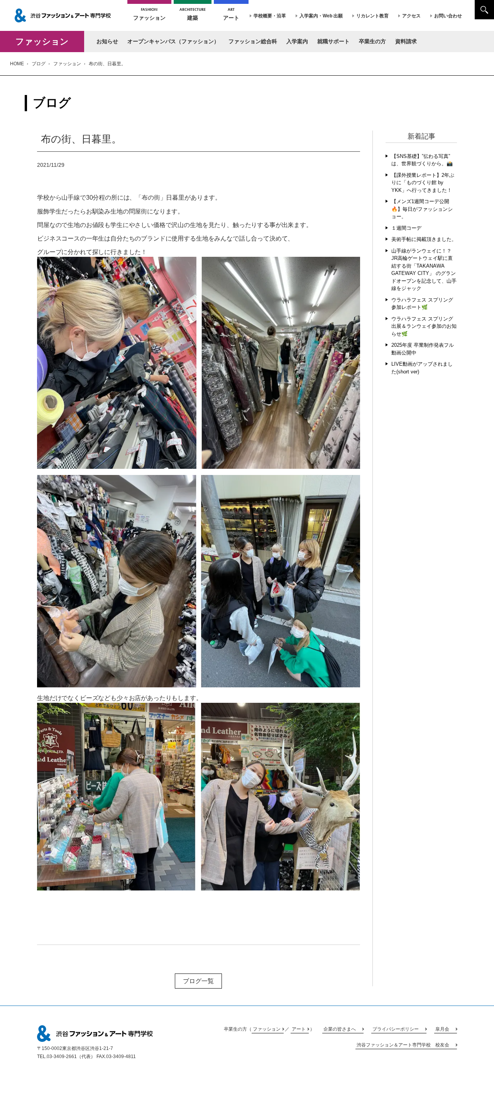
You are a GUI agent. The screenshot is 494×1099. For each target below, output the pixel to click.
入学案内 (297, 41)
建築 (192, 14)
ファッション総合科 (252, 41)
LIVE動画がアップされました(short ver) (422, 368)
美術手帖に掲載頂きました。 (424, 239)
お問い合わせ (448, 16)
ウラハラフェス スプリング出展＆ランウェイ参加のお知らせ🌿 (424, 326)
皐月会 (442, 1029)
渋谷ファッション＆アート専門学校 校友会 (403, 1045)
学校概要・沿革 (270, 16)
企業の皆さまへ (339, 1029)
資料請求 (406, 41)
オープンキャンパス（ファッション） (173, 41)
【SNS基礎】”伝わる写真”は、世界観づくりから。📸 (422, 160)
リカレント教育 (372, 16)
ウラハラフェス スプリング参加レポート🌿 (422, 303)
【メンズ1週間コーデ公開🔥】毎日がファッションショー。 (422, 208)
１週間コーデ (406, 228)
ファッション (149, 14)
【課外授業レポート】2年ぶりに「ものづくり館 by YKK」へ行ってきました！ (422, 182)
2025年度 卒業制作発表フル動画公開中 (422, 349)
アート (231, 14)
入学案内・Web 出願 (321, 16)
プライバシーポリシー (395, 1029)
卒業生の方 (372, 41)
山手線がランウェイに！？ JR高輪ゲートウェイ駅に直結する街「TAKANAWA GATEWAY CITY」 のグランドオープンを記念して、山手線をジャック (424, 270)
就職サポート (333, 41)
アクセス (411, 16)
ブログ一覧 (198, 981)
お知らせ (107, 41)
